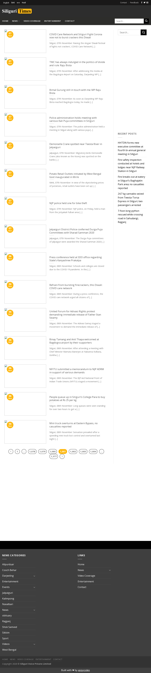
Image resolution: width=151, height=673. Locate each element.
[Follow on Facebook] (142, 3)
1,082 (73, 451)
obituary (7, 615)
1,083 (83, 451)
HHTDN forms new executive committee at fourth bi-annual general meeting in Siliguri (131, 148)
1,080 (53, 451)
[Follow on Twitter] (144, 3)
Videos (6, 644)
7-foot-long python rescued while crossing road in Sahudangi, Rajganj (130, 216)
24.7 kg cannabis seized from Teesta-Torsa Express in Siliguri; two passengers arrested (131, 199)
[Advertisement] (114, 10)
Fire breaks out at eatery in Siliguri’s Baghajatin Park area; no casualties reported (131, 182)
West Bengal (9, 649)
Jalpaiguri (7, 592)
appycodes (84, 670)
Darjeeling (8, 575)
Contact (123, 2)
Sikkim (5, 632)
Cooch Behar (9, 570)
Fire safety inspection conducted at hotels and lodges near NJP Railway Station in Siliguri (131, 165)
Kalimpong (8, 598)
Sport (5, 638)
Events (6, 587)
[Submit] (146, 21)
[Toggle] (34, 576)
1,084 (93, 451)
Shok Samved (9, 627)
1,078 (32, 451)
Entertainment (52, 21)
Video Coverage (32, 21)
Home (5, 21)
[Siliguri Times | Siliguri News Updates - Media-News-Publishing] (17, 11)
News (15, 21)
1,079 (42, 451)
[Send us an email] (147, 3)
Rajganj (6, 621)
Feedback (134, 2)
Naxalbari (7, 604)
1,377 (54, 456)
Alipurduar (8, 564)
